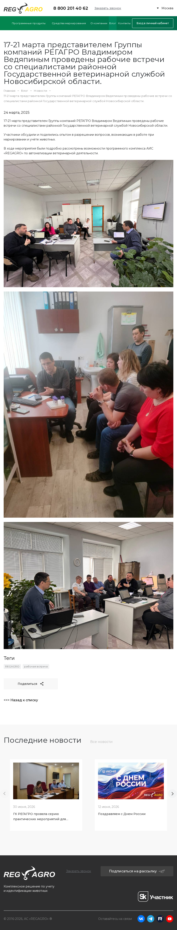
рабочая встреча (36, 666)
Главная (9, 90)
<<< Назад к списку (21, 700)
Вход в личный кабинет (153, 23)
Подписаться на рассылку (133, 871)
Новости (40, 90)
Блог (24, 90)
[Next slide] (172, 793)
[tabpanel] (46, 793)
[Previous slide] (4, 793)
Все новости (101, 742)
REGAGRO (12, 666)
